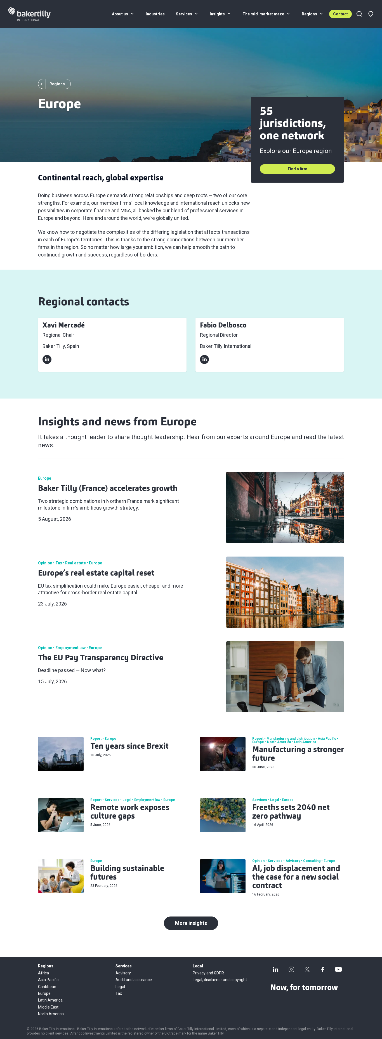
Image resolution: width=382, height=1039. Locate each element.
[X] (307, 969)
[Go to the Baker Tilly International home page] (36, 14)
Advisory (123, 973)
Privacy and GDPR (208, 973)
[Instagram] (291, 969)
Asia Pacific (48, 979)
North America (51, 1014)
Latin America (50, 1000)
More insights (191, 923)
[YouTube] (338, 969)
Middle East (48, 1007)
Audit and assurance (133, 979)
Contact (340, 14)
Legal (120, 986)
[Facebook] (322, 969)
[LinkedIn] (275, 969)
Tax (118, 993)
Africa (43, 973)
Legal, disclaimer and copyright (220, 979)
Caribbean (47, 986)
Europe (44, 993)
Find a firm (297, 169)
